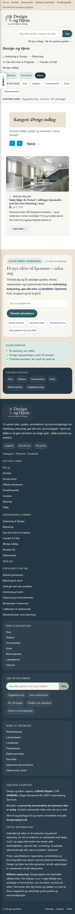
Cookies (7, 496)
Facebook (32, 453)
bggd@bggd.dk (23, 815)
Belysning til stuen (13, 580)
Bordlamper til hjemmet (15, 603)
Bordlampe (10, 75)
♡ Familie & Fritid (47, 62)
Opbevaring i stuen (16, 770)
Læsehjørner (13, 659)
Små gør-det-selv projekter (17, 586)
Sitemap (7, 501)
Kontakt (14, 2)
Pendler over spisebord (39, 703)
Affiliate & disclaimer (45, 2)
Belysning (8, 526)
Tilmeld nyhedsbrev (22, 313)
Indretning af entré (13, 592)
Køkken (36, 83)
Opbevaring (9, 555)
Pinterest (20, 453)
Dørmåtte (11, 759)
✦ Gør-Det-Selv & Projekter (19, 62)
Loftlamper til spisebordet (17, 609)
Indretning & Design (14, 521)
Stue (24, 83)
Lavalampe (12, 742)
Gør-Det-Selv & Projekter (16, 532)
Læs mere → (19, 229)
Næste (33, 143)
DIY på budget (58, 99)
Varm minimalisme (38, 695)
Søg (67, 33)
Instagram (8, 453)
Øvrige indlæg (36, 41)
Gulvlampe (26, 75)
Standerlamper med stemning (19, 614)
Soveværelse (52, 83)
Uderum (10, 665)
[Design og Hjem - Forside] (17, 20)
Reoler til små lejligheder (20, 711)
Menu (40, 75)
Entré (67, 83)
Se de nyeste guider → (58, 41)
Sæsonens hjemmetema (19, 764)
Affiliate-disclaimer (13, 484)
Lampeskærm (13, 737)
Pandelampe (13, 748)
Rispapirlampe (14, 731)
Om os (6, 2)
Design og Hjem (16, 48)
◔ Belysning (36, 56)
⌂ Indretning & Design (15, 56)
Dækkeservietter (15, 753)
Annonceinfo (27, 2)
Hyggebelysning (30, 99)
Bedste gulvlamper (13, 575)
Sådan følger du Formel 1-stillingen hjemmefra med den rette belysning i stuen (35, 201)
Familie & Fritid (11, 538)
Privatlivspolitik (64, 2)
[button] (3, 80)
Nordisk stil (9, 549)
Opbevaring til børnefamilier (18, 597)
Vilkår (6, 507)
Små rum (44, 99)
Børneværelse (12, 91)
